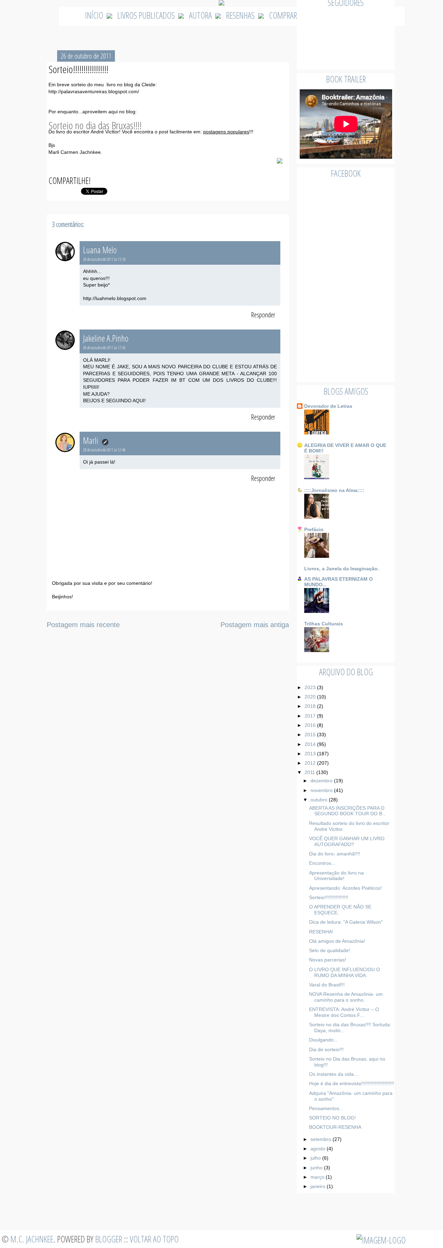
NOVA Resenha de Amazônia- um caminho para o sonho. (346, 997)
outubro (319, 799)
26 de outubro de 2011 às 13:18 (104, 259)
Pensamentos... (326, 1108)
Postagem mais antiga (254, 625)
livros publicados (146, 15)
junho (317, 1167)
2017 (311, 716)
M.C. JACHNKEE (31, 1239)
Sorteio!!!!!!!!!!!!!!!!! (328, 897)
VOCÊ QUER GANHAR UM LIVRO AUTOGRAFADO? (347, 841)
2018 (311, 706)
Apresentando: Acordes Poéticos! (345, 888)
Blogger (108, 1239)
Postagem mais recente (83, 625)
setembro (321, 1139)
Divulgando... (323, 1040)
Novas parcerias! (327, 960)
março (318, 1177)
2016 (311, 725)
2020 (311, 697)
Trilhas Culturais (323, 623)
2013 (311, 753)
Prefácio (314, 529)
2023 (311, 687)
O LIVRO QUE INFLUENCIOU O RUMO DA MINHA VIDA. (344, 972)
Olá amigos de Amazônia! (337, 941)
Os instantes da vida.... (334, 1074)
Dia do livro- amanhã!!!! (334, 853)
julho (316, 1158)
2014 (311, 744)
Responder (263, 314)
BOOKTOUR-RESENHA (335, 1127)
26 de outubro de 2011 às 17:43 (104, 348)
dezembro (322, 780)
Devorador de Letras (328, 406)
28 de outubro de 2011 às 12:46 (104, 450)
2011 (310, 772)
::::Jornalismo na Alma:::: (334, 490)
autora (200, 15)
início (94, 15)
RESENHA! (321, 931)
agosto (318, 1148)
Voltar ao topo (154, 1239)
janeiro (318, 1186)
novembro (322, 790)
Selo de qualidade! (329, 950)
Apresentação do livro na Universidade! (336, 875)
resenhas (240, 15)
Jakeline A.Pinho (105, 338)
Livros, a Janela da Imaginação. (341, 568)
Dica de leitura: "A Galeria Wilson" (346, 922)
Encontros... (322, 863)
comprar (283, 15)
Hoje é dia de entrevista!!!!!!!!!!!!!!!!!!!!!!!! (351, 1083)
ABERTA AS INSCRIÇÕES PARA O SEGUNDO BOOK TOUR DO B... (347, 811)
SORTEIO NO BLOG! (332, 1117)
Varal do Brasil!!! (327, 984)
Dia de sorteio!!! (326, 1049)
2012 (311, 763)
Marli (91, 440)
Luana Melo (100, 250)
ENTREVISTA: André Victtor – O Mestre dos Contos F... (344, 1012)
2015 (311, 734)
